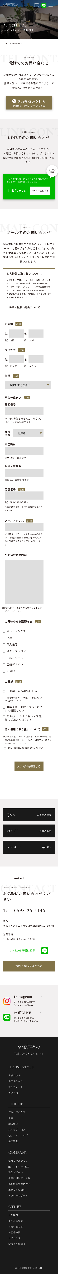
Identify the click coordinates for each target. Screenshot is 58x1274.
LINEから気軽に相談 (22, 950)
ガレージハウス (16, 1112)
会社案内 (13, 1215)
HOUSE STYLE (21, 1067)
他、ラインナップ (18, 1135)
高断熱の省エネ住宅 (19, 1183)
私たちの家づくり (18, 1160)
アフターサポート (18, 1195)
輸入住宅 (13, 1123)
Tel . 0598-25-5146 (24, 911)
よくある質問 (15, 1220)
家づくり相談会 (16, 1244)
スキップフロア (16, 1129)
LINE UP (15, 1104)
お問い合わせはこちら (29, 966)
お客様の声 (14, 1232)
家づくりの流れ (16, 1189)
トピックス (14, 1238)
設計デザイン (15, 1172)
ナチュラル (14, 1075)
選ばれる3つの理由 (18, 1166)
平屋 (10, 1118)
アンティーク (15, 1087)
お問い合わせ (15, 1226)
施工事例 (13, 1141)
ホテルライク (15, 1081)
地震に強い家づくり (19, 1178)
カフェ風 (13, 1092)
